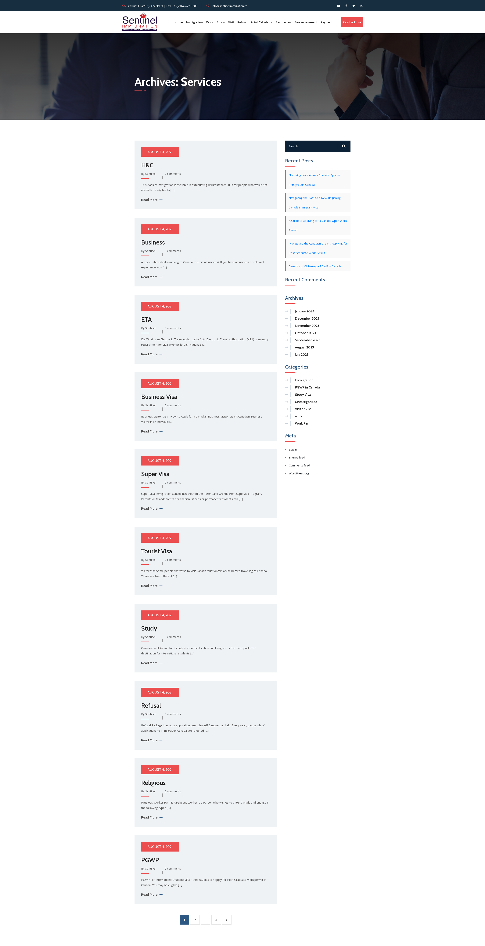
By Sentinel (148, 173)
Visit (231, 22)
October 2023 (305, 333)
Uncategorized (306, 402)
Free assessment (305, 22)
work (298, 416)
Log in (293, 449)
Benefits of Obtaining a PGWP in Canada (315, 266)
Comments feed (299, 465)
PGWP (150, 859)
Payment (327, 22)
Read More (149, 200)
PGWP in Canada (307, 387)
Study (221, 22)
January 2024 (304, 311)
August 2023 (304, 347)
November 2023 (307, 326)
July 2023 (301, 354)
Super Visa (155, 473)
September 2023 (307, 340)
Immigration (194, 22)
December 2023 (307, 318)
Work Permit (304, 423)
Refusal (242, 22)
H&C (147, 165)
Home (178, 22)
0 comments (173, 173)
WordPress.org (299, 473)
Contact (349, 22)
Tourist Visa (156, 551)
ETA (146, 319)
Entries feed (297, 457)
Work (209, 22)
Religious (153, 782)
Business (153, 242)
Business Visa (159, 396)
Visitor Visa (303, 409)
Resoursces (283, 22)
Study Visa (303, 394)
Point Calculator (261, 22)
